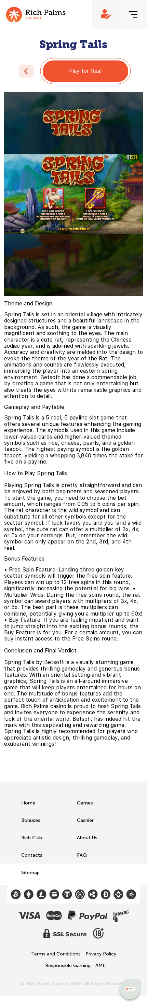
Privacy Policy (100, 954)
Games (85, 803)
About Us (87, 838)
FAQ (82, 855)
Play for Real (85, 71)
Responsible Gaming (68, 965)
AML (100, 965)
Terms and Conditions (56, 954)
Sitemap (30, 873)
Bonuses (30, 820)
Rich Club (31, 838)
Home (28, 803)
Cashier (85, 820)
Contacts (31, 855)
